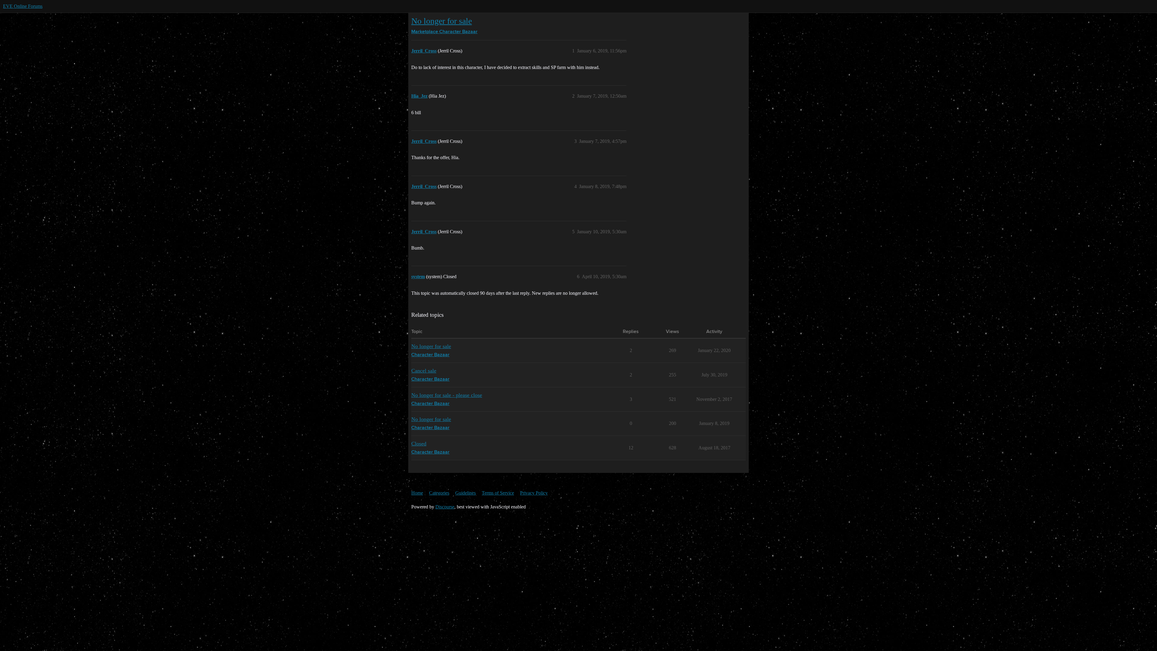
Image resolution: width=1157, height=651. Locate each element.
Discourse (444, 506)
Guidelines (465, 492)
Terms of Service (498, 492)
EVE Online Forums (22, 6)
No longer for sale (441, 21)
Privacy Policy (534, 492)
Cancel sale (423, 371)
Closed (418, 444)
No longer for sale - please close (446, 395)
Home (417, 492)
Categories (439, 492)
